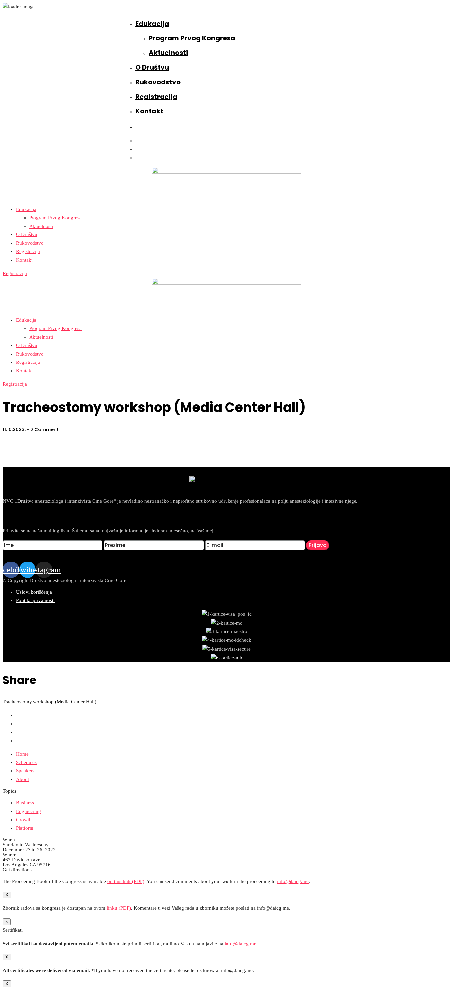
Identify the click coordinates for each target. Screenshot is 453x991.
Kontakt (149, 111)
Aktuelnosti (168, 52)
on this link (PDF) (125, 881)
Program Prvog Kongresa (192, 38)
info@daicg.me (293, 881)
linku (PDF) (119, 908)
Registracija (156, 96)
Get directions (17, 869)
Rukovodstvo (158, 82)
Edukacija (152, 23)
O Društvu (152, 67)
